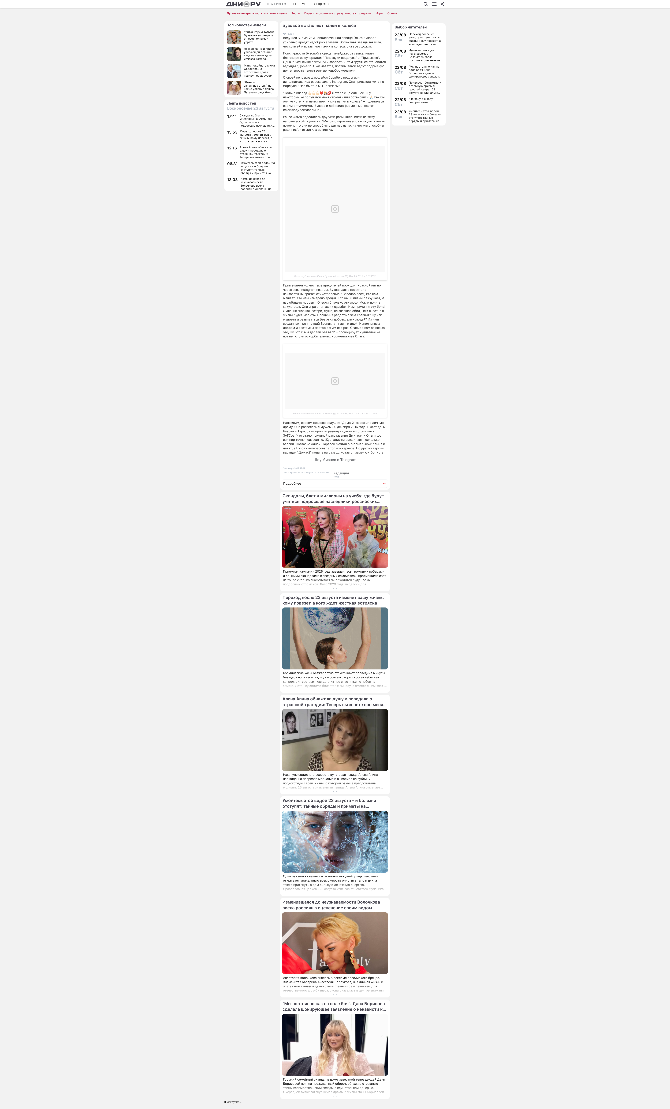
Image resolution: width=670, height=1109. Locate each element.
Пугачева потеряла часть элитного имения (257, 13)
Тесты (296, 13)
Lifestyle (300, 4)
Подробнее (292, 483)
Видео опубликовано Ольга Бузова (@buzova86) (320, 413)
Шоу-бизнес (276, 4)
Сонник (392, 13)
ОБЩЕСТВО (322, 4)
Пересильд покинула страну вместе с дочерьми (337, 13)
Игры (379, 13)
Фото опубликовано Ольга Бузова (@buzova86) (321, 276)
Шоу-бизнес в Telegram (335, 460)
